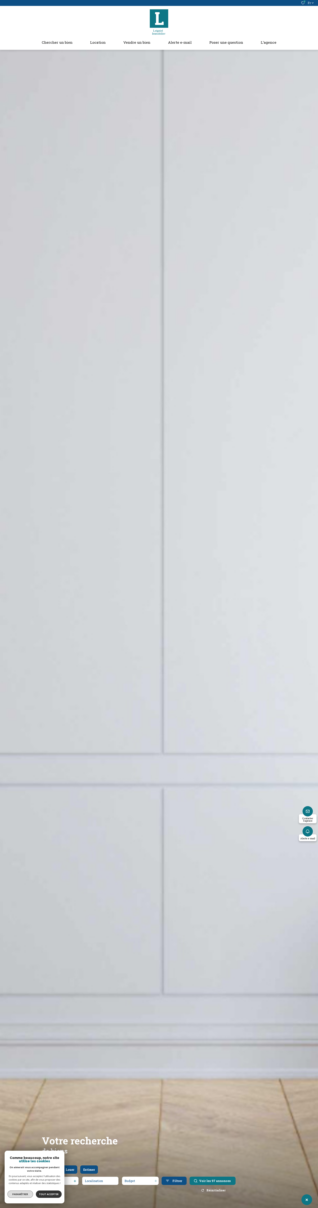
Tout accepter (49, 1194)
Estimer (89, 1170)
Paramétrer (20, 1194)
